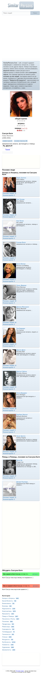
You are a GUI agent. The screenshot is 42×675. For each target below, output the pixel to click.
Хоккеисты (7, 644)
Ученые (6, 637)
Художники (8, 647)
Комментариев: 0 (9, 195)
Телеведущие (8, 632)
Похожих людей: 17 (9, 236)
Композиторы (9, 611)
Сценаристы (8, 629)
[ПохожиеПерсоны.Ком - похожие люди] (21, 5)
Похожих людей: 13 (9, 344)
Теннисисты (8, 634)
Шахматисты (8, 650)
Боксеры (6, 606)
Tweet (7, 150)
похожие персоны (20, 141)
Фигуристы (7, 639)
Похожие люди (20, 671)
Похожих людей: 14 (9, 365)
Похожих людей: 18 (9, 301)
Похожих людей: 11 (9, 193)
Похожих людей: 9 (9, 258)
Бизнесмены (8, 603)
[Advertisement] (21, 37)
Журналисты (8, 608)
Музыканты (8, 614)
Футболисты (8, 642)
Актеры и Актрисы (10, 598)
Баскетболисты (9, 601)
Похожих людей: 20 (9, 322)
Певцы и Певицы (10, 616)
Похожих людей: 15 (9, 387)
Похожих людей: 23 (9, 215)
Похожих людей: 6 (9, 279)
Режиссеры (8, 626)
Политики (7, 621)
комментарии (7, 141)
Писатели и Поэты (10, 619)
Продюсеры (8, 624)
